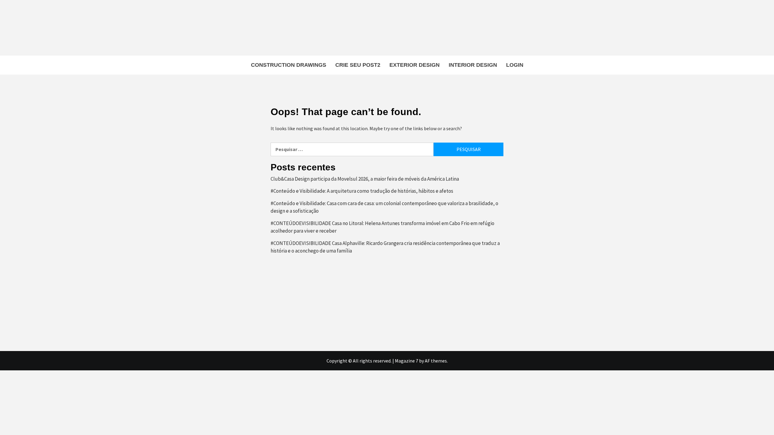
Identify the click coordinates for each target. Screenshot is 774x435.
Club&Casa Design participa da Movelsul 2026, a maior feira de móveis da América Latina (365, 179)
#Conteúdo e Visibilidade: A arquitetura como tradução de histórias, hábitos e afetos (362, 191)
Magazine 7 (406, 361)
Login (514, 65)
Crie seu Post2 (357, 65)
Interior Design (473, 65)
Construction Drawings (288, 65)
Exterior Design (414, 65)
